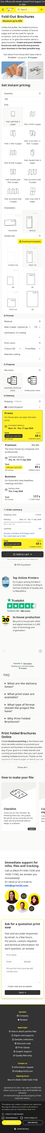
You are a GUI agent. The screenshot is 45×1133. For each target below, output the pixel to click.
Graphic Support (23, 1051)
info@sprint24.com (16, 885)
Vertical (33, 222)
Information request (24, 1067)
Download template (31, 241)
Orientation (10, 207)
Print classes (23, 1047)
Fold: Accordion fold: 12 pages (13, 200)
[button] (3, 1114)
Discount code (23, 1043)
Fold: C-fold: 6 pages (13, 143)
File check (9, 370)
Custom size (13, 265)
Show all (22, 767)
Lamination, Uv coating (15, 332)
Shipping (13, 401)
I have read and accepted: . (20, 986)
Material (8, 321)
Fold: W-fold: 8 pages (13, 163)
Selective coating (12, 354)
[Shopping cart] (42, 9)
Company (23, 1015)
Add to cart (23, 554)
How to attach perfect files (23, 1031)
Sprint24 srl (9, 1087)
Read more (32, 1109)
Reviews (24, 1019)
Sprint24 (10, 10)
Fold (6, 104)
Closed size (9, 235)
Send (21, 992)
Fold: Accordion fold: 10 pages (32, 180)
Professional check (32, 390)
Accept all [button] (11, 1122)
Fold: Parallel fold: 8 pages (32, 161)
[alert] (22, 1117)
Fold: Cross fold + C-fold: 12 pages (32, 142)
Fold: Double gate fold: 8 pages (13, 180)
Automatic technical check (12, 389)
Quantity (8, 93)
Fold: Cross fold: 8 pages (32, 200)
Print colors (10, 343)
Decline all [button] (33, 1122)
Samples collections (23, 1039)
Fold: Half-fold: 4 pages (13, 122)
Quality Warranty (23, 1055)
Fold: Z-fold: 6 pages (32, 124)
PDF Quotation (23, 564)
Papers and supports (23, 1035)
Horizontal (14, 223)
